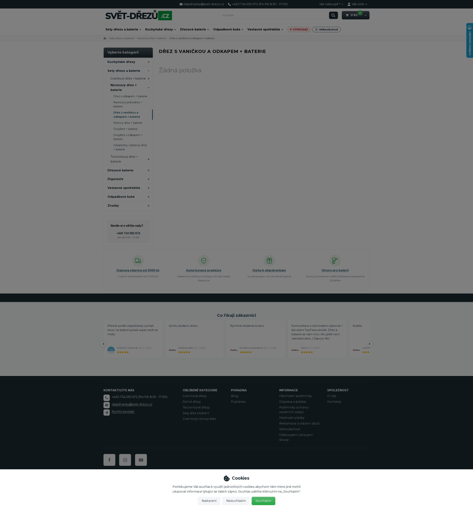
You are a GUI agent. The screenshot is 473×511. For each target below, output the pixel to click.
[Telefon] (106, 398)
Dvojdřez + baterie (125, 129)
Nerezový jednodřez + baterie (127, 104)
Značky (113, 205)
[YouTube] (141, 460)
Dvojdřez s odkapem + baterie (128, 137)
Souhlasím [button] (263, 501)
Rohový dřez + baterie (127, 123)
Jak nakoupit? (329, 4)
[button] (365, 15)
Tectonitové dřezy (196, 407)
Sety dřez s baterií (196, 413)
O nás (331, 396)
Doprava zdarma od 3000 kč (138, 270)
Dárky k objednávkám (269, 270)
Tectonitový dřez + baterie (124, 159)
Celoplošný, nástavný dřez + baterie (130, 147)
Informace (288, 390)
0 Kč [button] (356, 15)
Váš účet (358, 4)
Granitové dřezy (195, 396)
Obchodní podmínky (295, 396)
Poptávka (238, 401)
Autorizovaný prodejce (203, 270)
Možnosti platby (291, 417)
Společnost (338, 390)
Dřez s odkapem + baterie (130, 96)
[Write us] (106, 412)
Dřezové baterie (193, 29)
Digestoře (115, 179)
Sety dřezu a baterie (122, 29)
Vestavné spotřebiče (263, 29)
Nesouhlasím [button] (236, 501)
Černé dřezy (192, 401)
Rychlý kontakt (123, 411)
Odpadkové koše (226, 29)
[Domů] (139, 15)
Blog (234, 396)
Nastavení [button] (209, 501)
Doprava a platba (292, 401)
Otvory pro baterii (335, 270)
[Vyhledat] (333, 15)
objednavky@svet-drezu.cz (132, 404)
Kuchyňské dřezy (159, 29)
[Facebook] (109, 460)
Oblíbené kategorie (200, 390)
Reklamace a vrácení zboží (299, 423)
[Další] (369, 344)
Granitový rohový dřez (199, 419)
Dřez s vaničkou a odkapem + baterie (126, 114)
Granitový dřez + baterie (128, 78)
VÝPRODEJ (300, 29)
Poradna (239, 390)
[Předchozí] (103, 344)
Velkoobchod (328, 29)
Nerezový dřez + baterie (151, 38)
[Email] (106, 405)
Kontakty (334, 401)
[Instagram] (125, 460)
